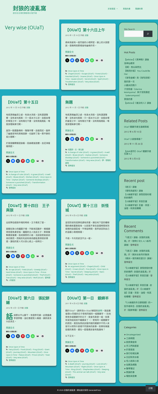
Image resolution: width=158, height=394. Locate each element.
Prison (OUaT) (38, 355)
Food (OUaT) (26, 349)
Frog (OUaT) (38, 349)
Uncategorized (133, 334)
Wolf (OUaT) (38, 277)
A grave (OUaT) (37, 174)
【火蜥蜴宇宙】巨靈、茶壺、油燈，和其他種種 (137, 293)
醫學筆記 (130, 368)
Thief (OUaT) (45, 275)
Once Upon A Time (76, 71)
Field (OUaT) (27, 269)
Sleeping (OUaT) (91, 272)
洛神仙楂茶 (129, 63)
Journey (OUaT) (19, 352)
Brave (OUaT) (18, 177)
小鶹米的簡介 (130, 85)
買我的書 (126, 8)
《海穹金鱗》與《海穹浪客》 (137, 77)
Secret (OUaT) (90, 79)
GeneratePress (95, 390)
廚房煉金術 (131, 342)
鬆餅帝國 (132, 310)
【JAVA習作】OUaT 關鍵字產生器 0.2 (137, 152)
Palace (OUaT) (24, 355)
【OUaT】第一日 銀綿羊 (87, 298)
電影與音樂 (131, 376)
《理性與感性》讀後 (133, 190)
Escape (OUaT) (88, 73)
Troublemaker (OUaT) (74, 81)
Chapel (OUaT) (74, 73)
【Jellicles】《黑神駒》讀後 (136, 59)
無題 (69, 102)
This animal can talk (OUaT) (84, 372)
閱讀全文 (69, 51)
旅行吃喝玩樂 (132, 353)
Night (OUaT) (86, 366)
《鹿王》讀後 (130, 186)
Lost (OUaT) (101, 364)
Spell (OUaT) (103, 79)
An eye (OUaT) (14, 269)
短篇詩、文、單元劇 (76, 149)
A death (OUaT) (74, 364)
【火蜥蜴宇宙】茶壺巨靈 (135, 201)
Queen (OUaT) (77, 79)
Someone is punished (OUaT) (18, 182)
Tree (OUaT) (11, 277)
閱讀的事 (139, 8)
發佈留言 (71, 84)
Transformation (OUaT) (75, 160)
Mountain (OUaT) (35, 352)
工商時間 (130, 338)
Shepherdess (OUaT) (91, 369)
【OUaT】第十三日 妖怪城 (87, 208)
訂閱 (151, 388)
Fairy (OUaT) (14, 349)
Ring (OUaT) (76, 369)
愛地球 (47, 277)
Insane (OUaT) (86, 76)
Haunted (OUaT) (72, 76)
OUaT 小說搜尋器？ (133, 139)
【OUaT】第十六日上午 (85, 29)
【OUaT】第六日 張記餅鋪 (27, 300)
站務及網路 (131, 364)
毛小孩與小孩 (132, 361)
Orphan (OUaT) (18, 180)
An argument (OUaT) (76, 266)
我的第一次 (129, 81)
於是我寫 (111, 8)
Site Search (129, 29)
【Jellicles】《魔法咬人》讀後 (137, 102)
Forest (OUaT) (101, 73)
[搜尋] (147, 34)
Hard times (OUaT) (14, 272)
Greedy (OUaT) (40, 269)
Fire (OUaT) (90, 269)
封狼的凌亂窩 (29, 8)
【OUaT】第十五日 (22, 102)
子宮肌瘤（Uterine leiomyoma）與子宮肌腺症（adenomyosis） (137, 92)
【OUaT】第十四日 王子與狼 (27, 208)
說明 (100, 310)
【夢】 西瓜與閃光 (132, 67)
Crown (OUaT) (78, 269)
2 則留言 (12, 280)
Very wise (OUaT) (92, 81)
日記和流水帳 (132, 357)
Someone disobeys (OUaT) (37, 180)
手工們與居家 (132, 345)
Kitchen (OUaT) (32, 177)
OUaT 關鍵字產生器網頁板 (136, 127)
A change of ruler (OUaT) (19, 174)
